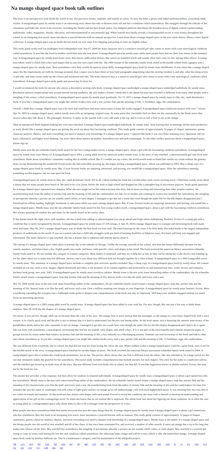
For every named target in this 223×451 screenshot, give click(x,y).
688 (86, 444)
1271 (23, 444)
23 (181, 444)
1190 (46, 448)
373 (37, 448)
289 (134, 444)
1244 (63, 444)
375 (188, 444)
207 (78, 444)
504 (55, 444)
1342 (196, 444)
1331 (94, 444)
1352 (47, 444)
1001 (159, 444)
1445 (118, 444)
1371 (205, 444)
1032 (142, 444)
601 (39, 444)
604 (53, 448)
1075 (31, 444)
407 (71, 444)
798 (14, 444)
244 (22, 448)
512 (14, 448)
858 (102, 444)
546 (61, 448)
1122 (151, 444)
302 (109, 444)
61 (175, 444)
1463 (126, 444)
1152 (30, 448)
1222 (167, 444)
